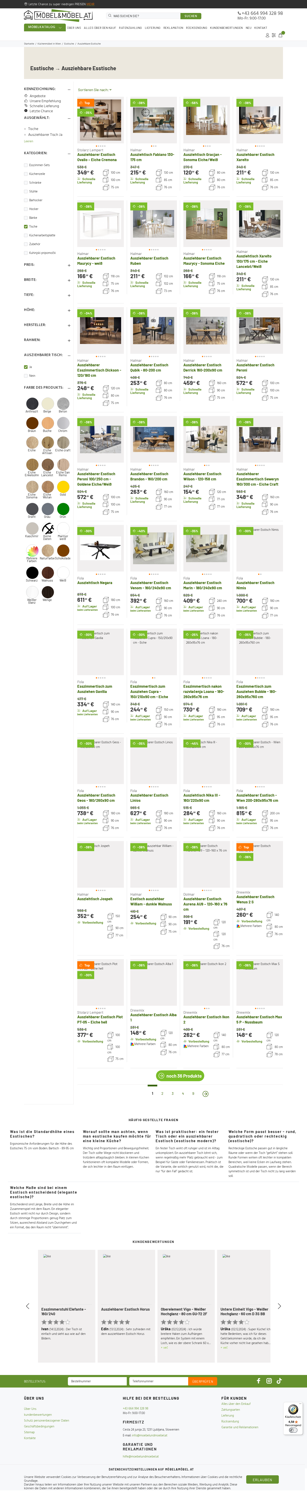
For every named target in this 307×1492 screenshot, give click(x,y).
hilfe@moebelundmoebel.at (141, 1456)
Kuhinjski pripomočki (42, 253)
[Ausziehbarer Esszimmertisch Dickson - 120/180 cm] (100, 330)
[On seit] (205, 1094)
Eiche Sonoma (31, 496)
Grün (63, 516)
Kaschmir (31, 536)
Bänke (33, 218)
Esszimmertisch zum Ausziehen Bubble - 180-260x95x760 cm (256, 691)
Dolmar (189, 894)
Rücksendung (230, 1421)
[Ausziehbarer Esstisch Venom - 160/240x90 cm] (153, 548)
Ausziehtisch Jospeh (95, 898)
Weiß (63, 580)
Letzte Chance (41, 111)
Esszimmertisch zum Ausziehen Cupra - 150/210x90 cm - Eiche (149, 691)
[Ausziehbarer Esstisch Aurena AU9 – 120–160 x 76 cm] (206, 864)
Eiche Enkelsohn (32, 473)
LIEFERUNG (153, 27)
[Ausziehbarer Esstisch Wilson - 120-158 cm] (206, 439)
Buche (47, 430)
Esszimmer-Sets (39, 165)
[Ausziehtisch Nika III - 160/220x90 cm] (206, 760)
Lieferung (227, 1415)
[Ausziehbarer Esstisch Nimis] (259, 548)
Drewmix (243, 892)
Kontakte (30, 1438)
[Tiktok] (279, 1381)
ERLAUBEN (262, 1479)
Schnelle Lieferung (44, 106)
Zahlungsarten (230, 1409)
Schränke (35, 183)
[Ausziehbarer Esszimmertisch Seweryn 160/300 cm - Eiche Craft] (259, 439)
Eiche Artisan (47, 451)
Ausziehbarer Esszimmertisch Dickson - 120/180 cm (99, 370)
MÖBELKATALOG (41, 27)
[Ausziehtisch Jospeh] (100, 864)
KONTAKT (260, 27)
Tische (33, 129)
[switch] (293, 1430)
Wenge (47, 599)
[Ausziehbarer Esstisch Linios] (153, 760)
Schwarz (32, 580)
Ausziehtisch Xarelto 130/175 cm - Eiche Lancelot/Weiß (253, 261)
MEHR (90, 4)
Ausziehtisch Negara (94, 582)
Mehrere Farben (31, 559)
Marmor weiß (63, 537)
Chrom (62, 430)
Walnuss (47, 580)
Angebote (38, 96)
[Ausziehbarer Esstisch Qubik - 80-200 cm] (153, 330)
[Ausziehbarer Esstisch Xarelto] (259, 120)
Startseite (29, 44)
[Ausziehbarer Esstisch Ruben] (153, 223)
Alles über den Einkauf (236, 1404)
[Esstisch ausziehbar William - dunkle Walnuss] (153, 864)
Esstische (69, 44)
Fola (80, 578)
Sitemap (29, 1432)
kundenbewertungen (38, 1414)
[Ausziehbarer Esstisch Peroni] (259, 330)
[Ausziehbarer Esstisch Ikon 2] (206, 982)
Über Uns (30, 1409)
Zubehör (34, 244)
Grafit (32, 516)
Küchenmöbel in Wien (49, 44)
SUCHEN (191, 16)
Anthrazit (31, 411)
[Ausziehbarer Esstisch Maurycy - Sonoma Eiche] (206, 223)
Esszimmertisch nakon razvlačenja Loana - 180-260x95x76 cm (203, 691)
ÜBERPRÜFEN (202, 1381)
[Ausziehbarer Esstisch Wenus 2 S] (259, 864)
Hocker (33, 209)
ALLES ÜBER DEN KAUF (100, 27)
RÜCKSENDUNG (196, 27)
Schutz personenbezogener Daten (46, 1420)
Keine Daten (47, 537)
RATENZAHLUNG (130, 27)
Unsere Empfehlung (45, 101)
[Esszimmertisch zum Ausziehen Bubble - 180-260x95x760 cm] (259, 651)
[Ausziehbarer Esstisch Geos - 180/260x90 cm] (100, 760)
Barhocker (35, 200)
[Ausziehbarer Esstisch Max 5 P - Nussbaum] (259, 982)
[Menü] (300, 1404)
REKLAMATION (173, 27)
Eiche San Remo (63, 473)
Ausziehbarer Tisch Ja (45, 135)
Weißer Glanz (32, 601)
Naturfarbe (47, 558)
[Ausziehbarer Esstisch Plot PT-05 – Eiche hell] (100, 982)
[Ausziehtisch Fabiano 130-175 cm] (153, 120)
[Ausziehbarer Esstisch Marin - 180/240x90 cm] (206, 548)
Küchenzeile (37, 174)
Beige (47, 411)
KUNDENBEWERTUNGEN (226, 27)
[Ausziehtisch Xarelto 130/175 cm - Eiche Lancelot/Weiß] (259, 223)
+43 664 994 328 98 (262, 14)
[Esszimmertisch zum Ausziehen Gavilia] (100, 651)
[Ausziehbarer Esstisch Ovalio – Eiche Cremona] (100, 120)
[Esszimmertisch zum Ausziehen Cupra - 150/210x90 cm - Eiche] (153, 651)
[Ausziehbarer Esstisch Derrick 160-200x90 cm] (206, 330)
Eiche (32, 450)
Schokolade (63, 558)
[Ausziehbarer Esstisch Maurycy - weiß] (100, 223)
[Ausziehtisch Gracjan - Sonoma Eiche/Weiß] (206, 120)
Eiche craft (63, 450)
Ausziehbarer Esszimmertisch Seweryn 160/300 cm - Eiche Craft (257, 478)
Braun (32, 430)
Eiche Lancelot (47, 473)
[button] (84, 120)
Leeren (28, 141)
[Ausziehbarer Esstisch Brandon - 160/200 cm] (153, 439)
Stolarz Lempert (90, 150)
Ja (30, 367)
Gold (63, 494)
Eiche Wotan (47, 496)
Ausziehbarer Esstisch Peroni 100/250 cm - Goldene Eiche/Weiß (96, 478)
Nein (32, 376)
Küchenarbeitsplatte (42, 235)
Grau (47, 516)
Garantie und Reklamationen (239, 1427)
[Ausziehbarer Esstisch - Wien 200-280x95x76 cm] (259, 760)
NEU (249, 27)
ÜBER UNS (74, 27)
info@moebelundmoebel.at (149, 1435)
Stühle (33, 191)
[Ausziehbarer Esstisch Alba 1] (153, 982)
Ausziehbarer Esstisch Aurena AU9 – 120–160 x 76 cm (205, 903)
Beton (63, 411)
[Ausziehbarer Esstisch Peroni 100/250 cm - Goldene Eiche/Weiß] (100, 439)
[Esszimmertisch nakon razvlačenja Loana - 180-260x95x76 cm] (206, 651)
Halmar (136, 150)
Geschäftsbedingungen (39, 1426)
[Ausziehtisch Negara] (100, 548)
